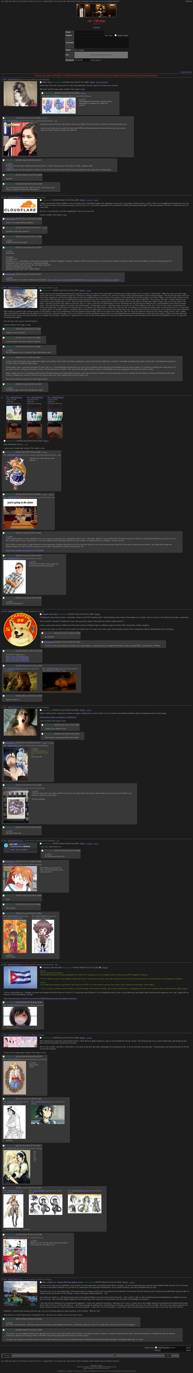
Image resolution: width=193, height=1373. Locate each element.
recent (73, 1)
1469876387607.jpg (14, 79)
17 (60, 1356)
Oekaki (81, 50)
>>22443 (51, 494)
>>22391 (95, 843)
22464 (38, 329)
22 (77, 1356)
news (60, 1)
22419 (39, 651)
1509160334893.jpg (14, 288)
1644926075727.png (15, 611)
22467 (38, 358)
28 (98, 1356)
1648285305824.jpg (14, 788)
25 (87, 1356)
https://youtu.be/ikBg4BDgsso (17, 657)
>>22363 (89, 1038)
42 (145, 1356)
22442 (39, 533)
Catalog (175, 1356)
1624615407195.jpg (14, 1148)
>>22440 (9, 537)
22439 (38, 452)
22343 (119, 1282)
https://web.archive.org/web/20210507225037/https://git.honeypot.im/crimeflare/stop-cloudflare (83, 280)
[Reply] (92, 82)
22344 (39, 1319)
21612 (38, 1146)
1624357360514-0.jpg (15, 1102)
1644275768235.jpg (14, 1279)
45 (156, 1356)
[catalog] (96, 27)
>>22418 (9, 251)
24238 (38, 118)
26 (91, 1356)
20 (70, 1356)
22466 (38, 347)
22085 (39, 862)
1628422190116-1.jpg (41, 1191)
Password (165, 1348)
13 (46, 1356)
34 (118, 1356)
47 (162, 1356)
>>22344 (131, 1282)
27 (94, 1356)
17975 (76, 290)
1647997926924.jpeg (15, 197)
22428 (39, 785)
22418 (76, 200)
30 (104, 1356)
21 (74, 1356)
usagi (96, 1)
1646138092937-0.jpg (15, 916)
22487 (39, 384)
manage (85, 1)
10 (36, 1356)
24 (84, 1356)
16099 (86, 82)
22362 (96, 968)
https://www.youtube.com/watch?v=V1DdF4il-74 (58, 717)
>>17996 (9, 350)
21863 (39, 1188)
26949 (39, 175)
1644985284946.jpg (14, 965)
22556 (39, 248)
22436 (39, 696)
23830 (77, 93)
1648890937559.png (14, 558)
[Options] (189, 1)
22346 (39, 1330)
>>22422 (34, 749)
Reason (158, 1350)
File (75, 50)
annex (79, 1)
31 (108, 1356)
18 (63, 1356)
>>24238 (9, 168)
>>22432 (51, 743)
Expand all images (186, 72)
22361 (78, 642)
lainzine (116, 1)
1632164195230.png (15, 841)
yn (3, 1)
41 (142, 1356)
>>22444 (44, 452)
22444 (39, 598)
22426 (77, 734)
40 (139, 1356)
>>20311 (82, 99)
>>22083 (89, 843)
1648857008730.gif (14, 497)
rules (64, 1)
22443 (39, 556)
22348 (38, 904)
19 (67, 1356)
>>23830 (9, 164)
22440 (38, 494)
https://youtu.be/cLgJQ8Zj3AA (17, 661)
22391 (39, 913)
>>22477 (9, 240)
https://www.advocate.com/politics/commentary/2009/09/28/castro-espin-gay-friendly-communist (40, 998)
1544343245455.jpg (14, 1035)
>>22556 (89, 200)
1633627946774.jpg (14, 864)
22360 (78, 633)
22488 (39, 237)
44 (152, 1356)
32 (111, 1356)
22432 (39, 827)
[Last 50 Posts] (102, 82)
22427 (38, 743)
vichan (100, 1365)
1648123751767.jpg (14, 707)
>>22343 (9, 1323)
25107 (39, 160)
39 (135, 1356)
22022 (76, 844)
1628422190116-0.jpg (15, 1191)
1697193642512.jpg (14, 121)
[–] (2, 79)
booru (102, 1)
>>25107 (83, 93)
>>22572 (96, 200)
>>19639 (33, 1241)
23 (81, 1356)
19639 (76, 1038)
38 (132, 1356)
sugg (45, 1)
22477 (38, 228)
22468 (39, 219)
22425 (77, 725)
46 (159, 1356)
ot (37, 1)
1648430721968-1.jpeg (54, 669)
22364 (39, 1002)
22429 (40, 441)
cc (39, 1)
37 (128, 1356)
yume (14, 1)
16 (57, 1356)
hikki (50, 1)
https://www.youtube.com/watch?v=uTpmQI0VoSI (25, 550)
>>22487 (88, 290)
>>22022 (48, 854)
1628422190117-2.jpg (80, 1191)
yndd (6, 1)
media (24, 1)
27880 (39, 184)
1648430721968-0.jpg (15, 669)
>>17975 (9, 388)
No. (82, 82)
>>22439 (9, 602)
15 (53, 1356)
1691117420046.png (53, 96)
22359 (91, 614)
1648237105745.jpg (14, 746)
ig (31, 1)
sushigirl (109, 1)
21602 (39, 1099)
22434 (39, 666)
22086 (39, 896)
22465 (38, 338)
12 (43, 1356)
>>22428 (44, 743)
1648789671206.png (14, 455)
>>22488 (44, 228)
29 (101, 1356)
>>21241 (32, 1063)
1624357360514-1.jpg (43, 1102)
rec (55, 1)
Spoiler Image (122, 35)
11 (40, 1356)
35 (121, 1356)
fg (10, 1)
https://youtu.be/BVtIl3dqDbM (17, 659)
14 (50, 1356)
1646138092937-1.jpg (44, 916)
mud (91, 1)
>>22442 (44, 494)
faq (68, 1)
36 (125, 1356)
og (29, 1)
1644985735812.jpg (14, 1237)
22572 (39, 274)
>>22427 (89, 710)
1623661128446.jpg (14, 1059)
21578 (39, 1057)
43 (149, 1356)
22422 (76, 710)
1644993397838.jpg (14, 1005)
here (20, 321)
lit (20, 1)
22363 (39, 1235)
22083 (78, 851)
